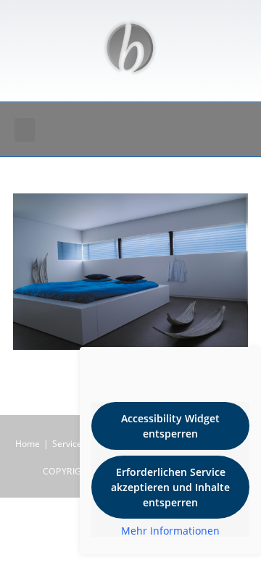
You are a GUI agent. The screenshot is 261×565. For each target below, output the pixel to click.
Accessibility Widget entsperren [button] (170, 425)
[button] (24, 130)
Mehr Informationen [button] (170, 530)
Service (67, 444)
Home (27, 444)
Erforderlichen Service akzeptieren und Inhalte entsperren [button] (170, 487)
